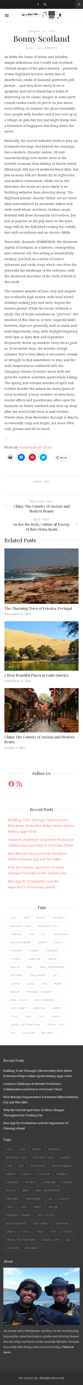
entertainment (21, 942)
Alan (29, 48)
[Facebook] (38, 4)
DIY (43, 934)
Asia (14, 917)
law (54, 975)
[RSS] (45, 4)
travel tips (55, 1024)
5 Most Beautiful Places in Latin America (36, 675)
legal (31, 983)
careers (16, 934)
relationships (45, 1000)
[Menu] (6, 15)
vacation (28, 1033)
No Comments (48, 48)
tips (41, 1016)
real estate (19, 1000)
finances (52, 950)
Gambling (34, 959)
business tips (48, 926)
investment (37, 975)
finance (33, 950)
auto (27, 917)
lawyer (15, 983)
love (44, 983)
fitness (16, 959)
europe (42, 942)
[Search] (79, 4)
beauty (41, 917)
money (58, 983)
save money (18, 1008)
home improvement (52, 967)
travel (56, 1016)
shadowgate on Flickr (35, 447)
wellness (47, 1033)
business (59, 917)
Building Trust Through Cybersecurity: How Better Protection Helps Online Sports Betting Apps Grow (40, 825)
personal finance (39, 992)
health (15, 967)
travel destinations (25, 1024)
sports (57, 1008)
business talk (21, 926)
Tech (28, 1016)
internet (17, 975)
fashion (16, 950)
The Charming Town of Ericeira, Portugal (38, 608)
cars (31, 934)
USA (13, 1033)
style (14, 1016)
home (30, 967)
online (15, 992)
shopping (39, 1008)
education (60, 934)
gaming (52, 959)
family (58, 942)
